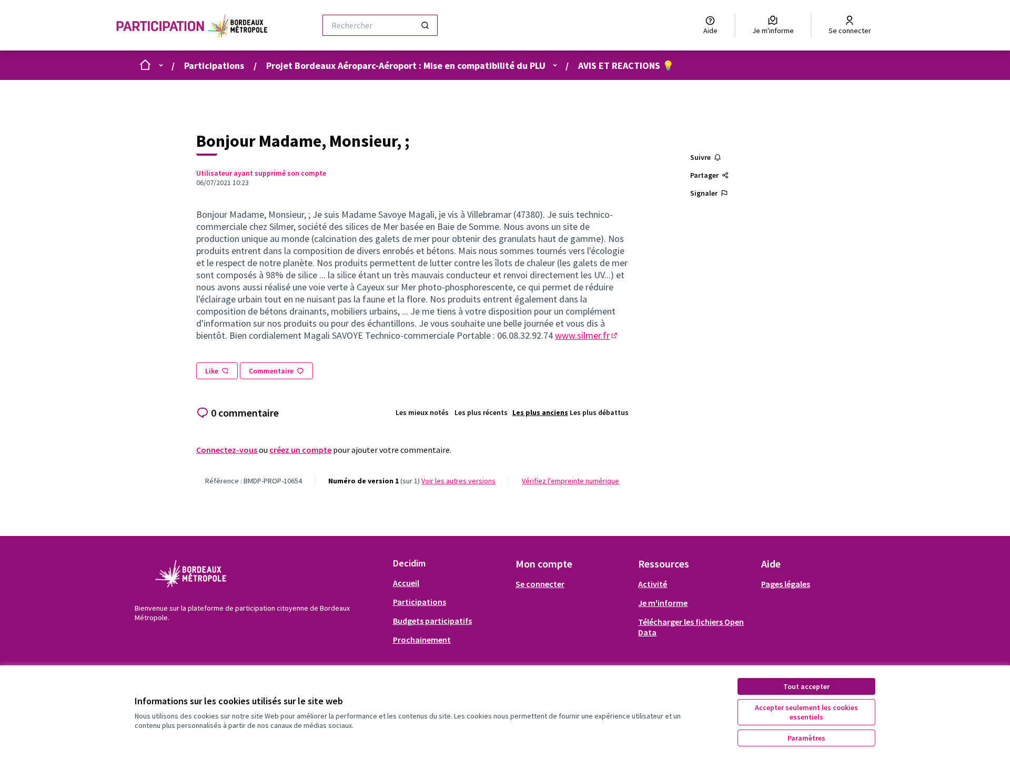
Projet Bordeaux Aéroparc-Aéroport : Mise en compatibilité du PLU (406, 65)
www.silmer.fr (587, 335)
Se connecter (540, 584)
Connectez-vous (226, 449)
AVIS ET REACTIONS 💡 (626, 65)
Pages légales (785, 584)
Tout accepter (806, 686)
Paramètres (806, 738)
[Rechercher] (425, 25)
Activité (652, 584)
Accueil (406, 583)
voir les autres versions (458, 480)
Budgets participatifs (432, 620)
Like (211, 371)
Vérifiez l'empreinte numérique (570, 480)
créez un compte (300, 449)
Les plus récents (481, 412)
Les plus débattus (599, 412)
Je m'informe (663, 603)
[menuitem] (450, 583)
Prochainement (422, 639)
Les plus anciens (540, 412)
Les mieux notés (422, 412)
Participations (214, 65)
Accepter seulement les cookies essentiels (806, 712)
